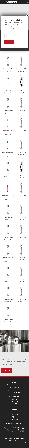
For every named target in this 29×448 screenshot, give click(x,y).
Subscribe (9, 42)
